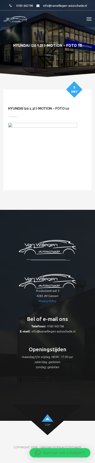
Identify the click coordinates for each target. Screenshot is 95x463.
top (47, 424)
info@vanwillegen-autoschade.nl (65, 5)
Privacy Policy (47, 301)
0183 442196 (24, 5)
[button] (60, 452)
